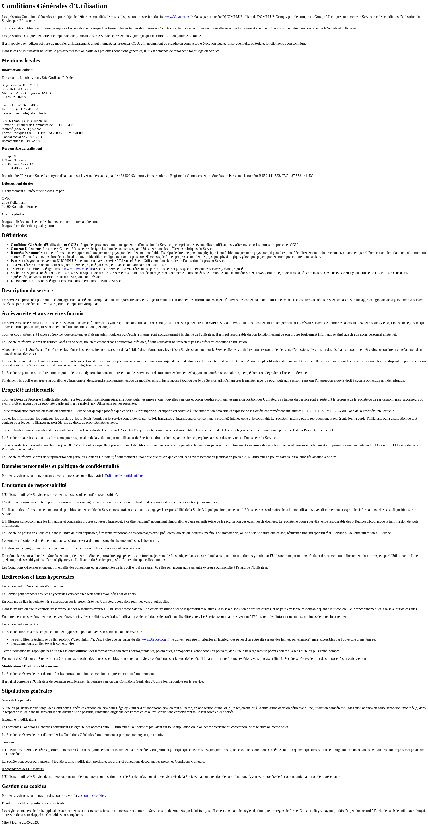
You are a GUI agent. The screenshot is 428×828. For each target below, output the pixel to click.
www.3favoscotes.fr (178, 17)
